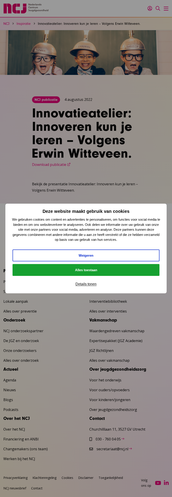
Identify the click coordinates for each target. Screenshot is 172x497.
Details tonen (86, 284)
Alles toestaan (86, 270)
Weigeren (86, 255)
